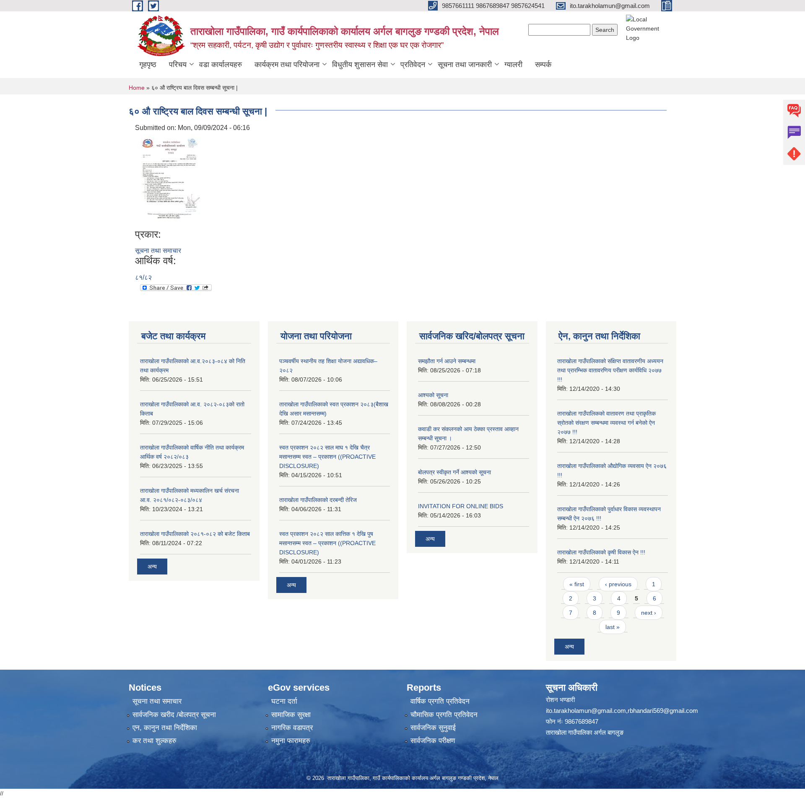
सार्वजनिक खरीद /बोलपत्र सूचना (174, 715)
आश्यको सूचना (433, 395)
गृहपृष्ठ (147, 64)
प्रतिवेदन (412, 64)
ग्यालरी (513, 64)
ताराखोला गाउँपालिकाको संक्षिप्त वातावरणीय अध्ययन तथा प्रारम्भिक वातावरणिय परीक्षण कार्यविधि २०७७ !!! (610, 370)
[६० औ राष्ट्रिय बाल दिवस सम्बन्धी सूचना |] (170, 180)
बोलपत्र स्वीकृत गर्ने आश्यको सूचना (454, 472)
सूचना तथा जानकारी (465, 64)
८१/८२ (143, 277)
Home (137, 87)
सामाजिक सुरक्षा (291, 715)
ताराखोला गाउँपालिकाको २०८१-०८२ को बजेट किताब (195, 533)
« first (576, 584)
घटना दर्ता (284, 701)
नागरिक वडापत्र (292, 728)
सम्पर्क (543, 64)
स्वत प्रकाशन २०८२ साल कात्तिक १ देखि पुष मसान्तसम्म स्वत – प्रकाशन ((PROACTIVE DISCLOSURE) (327, 543)
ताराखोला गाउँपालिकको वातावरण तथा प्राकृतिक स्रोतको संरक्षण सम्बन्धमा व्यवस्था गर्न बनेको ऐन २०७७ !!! (606, 422)
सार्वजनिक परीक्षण (432, 741)
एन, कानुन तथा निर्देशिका (164, 728)
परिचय (178, 64)
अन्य (152, 566)
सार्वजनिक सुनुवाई (433, 728)
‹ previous (618, 584)
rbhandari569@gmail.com (663, 710)
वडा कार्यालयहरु (220, 64)
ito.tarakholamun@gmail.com (586, 710)
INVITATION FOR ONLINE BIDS (460, 506)
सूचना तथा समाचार (158, 250)
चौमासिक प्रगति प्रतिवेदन (444, 715)
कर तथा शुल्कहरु (154, 741)
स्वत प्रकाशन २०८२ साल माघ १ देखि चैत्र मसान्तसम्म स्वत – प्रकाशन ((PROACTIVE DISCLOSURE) (327, 456)
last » (612, 627)
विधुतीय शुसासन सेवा (360, 64)
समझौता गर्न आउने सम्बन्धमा (446, 361)
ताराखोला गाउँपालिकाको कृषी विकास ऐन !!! (601, 552)
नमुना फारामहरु (290, 741)
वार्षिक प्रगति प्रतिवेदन (440, 701)
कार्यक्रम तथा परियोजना (286, 64)
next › (648, 612)
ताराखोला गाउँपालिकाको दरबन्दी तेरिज (318, 499)
